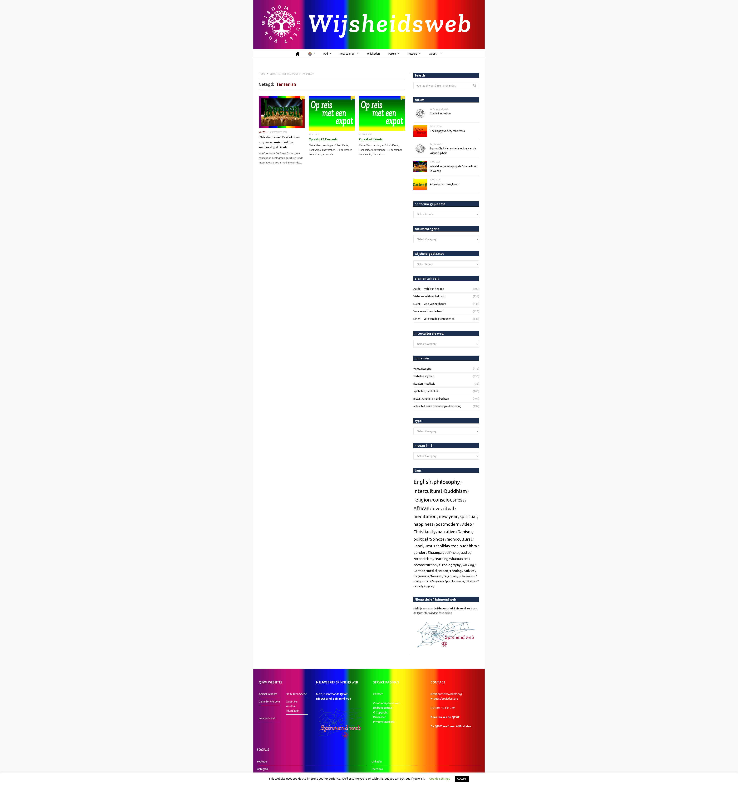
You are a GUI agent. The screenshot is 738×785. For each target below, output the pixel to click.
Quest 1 (434, 53)
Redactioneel (347, 53)
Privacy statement (384, 721)
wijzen (262, 132)
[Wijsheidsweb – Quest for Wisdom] (369, 24)
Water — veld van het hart (429, 296)
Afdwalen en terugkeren (444, 184)
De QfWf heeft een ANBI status (450, 726)
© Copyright (380, 712)
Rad (325, 53)
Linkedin (377, 761)
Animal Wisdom (268, 694)
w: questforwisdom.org (444, 698)
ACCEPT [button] (461, 778)
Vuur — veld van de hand (428, 311)
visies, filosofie (422, 368)
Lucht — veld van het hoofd (429, 303)
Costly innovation (440, 113)
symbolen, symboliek (425, 391)
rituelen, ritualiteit (424, 383)
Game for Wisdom (269, 701)
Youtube (262, 761)
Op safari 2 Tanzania (323, 139)
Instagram (262, 769)
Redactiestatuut (383, 707)
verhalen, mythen (423, 376)
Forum (392, 53)
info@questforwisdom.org (446, 694)
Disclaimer (379, 717)
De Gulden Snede (296, 694)
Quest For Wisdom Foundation (292, 706)
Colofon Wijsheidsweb (386, 703)
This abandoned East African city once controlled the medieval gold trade (279, 142)
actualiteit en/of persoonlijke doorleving (437, 406)
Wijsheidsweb (267, 718)
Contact (378, 694)
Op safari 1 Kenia (370, 139)
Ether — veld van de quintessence (433, 318)
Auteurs (412, 53)
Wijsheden (373, 53)
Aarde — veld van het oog (428, 288)
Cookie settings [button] (439, 778)
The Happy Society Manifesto (447, 130)
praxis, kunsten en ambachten (431, 398)
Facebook (377, 769)
